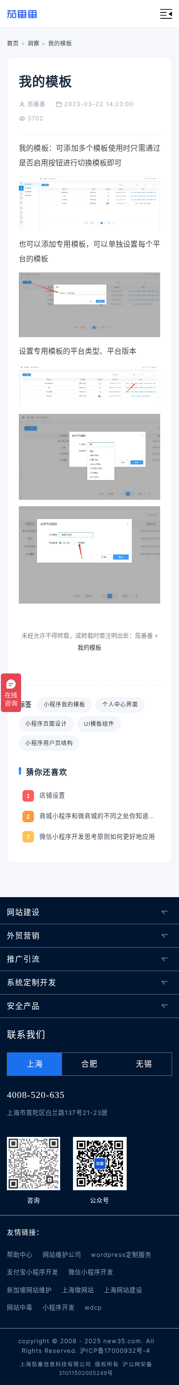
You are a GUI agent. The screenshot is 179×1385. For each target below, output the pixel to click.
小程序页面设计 (46, 723)
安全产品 (23, 1006)
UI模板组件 (99, 723)
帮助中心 (20, 1254)
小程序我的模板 (64, 704)
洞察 (33, 43)
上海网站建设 (123, 1290)
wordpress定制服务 (121, 1254)
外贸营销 (23, 935)
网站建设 (23, 912)
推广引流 (23, 959)
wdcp (93, 1307)
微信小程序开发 (90, 1272)
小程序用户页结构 (49, 743)
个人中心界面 (120, 704)
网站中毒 (20, 1307)
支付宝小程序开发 (32, 1272)
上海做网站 (78, 1290)
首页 (13, 43)
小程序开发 (59, 1307)
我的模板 (89, 647)
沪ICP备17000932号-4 (115, 1350)
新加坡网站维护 (29, 1290)
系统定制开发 (31, 982)
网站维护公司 (62, 1254)
